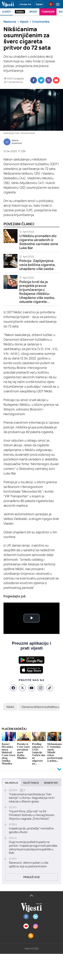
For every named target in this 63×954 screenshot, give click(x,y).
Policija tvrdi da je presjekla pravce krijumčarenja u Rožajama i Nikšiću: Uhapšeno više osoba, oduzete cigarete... (37, 292)
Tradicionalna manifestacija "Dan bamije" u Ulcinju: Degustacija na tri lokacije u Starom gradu (31, 797)
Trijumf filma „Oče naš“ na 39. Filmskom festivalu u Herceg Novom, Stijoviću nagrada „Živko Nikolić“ (32, 815)
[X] (22, 688)
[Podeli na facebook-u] (33, 80)
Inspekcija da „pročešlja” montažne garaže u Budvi (31, 830)
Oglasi (39, 4)
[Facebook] (13, 688)
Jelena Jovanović (16, 141)
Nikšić (10, 707)
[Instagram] (40, 688)
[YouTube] (31, 688)
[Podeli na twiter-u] (41, 80)
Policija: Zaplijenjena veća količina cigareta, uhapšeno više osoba (37, 265)
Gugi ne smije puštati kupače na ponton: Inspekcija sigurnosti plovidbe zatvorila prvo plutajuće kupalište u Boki (33, 847)
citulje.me (25, 4)
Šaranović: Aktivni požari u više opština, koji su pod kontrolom (28, 864)
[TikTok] (49, 688)
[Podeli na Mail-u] (56, 80)
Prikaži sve (31, 877)
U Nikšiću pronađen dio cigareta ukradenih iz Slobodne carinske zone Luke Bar (38, 242)
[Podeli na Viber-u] (48, 80)
